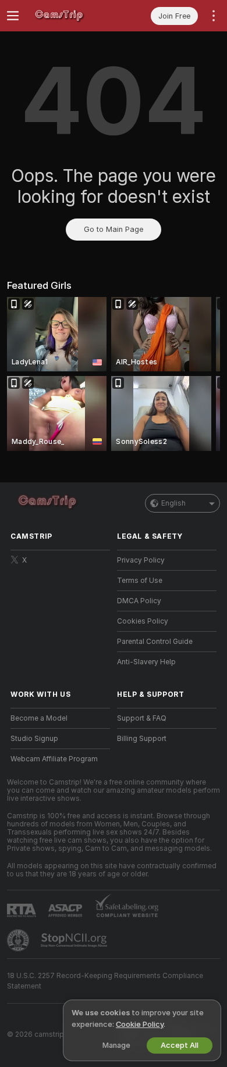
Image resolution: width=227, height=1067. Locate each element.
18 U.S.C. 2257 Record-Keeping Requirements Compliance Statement (105, 981)
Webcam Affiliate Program (54, 759)
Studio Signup (34, 739)
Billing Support (141, 739)
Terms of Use (139, 581)
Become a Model (39, 718)
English (173, 503)
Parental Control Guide (155, 642)
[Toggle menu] (13, 15)
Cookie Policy (140, 1024)
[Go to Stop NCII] (75, 940)
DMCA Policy (139, 601)
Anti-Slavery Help (146, 662)
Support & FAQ (141, 718)
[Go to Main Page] (70, 15)
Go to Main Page (113, 229)
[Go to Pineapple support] (19, 940)
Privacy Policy (141, 560)
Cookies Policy (142, 621)
